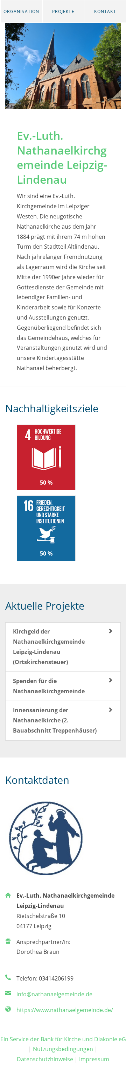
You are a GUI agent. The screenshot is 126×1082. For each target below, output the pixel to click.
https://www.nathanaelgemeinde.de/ (64, 1010)
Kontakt (105, 11)
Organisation (21, 11)
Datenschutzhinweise (45, 1059)
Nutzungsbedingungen (63, 1049)
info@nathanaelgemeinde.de (54, 994)
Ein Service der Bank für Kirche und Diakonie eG (63, 1039)
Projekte (63, 11)
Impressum (94, 1059)
